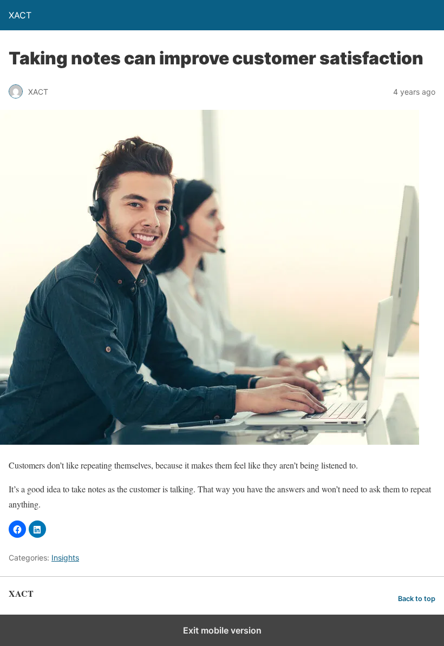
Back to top (416, 599)
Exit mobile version (222, 630)
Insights (65, 557)
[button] (17, 529)
